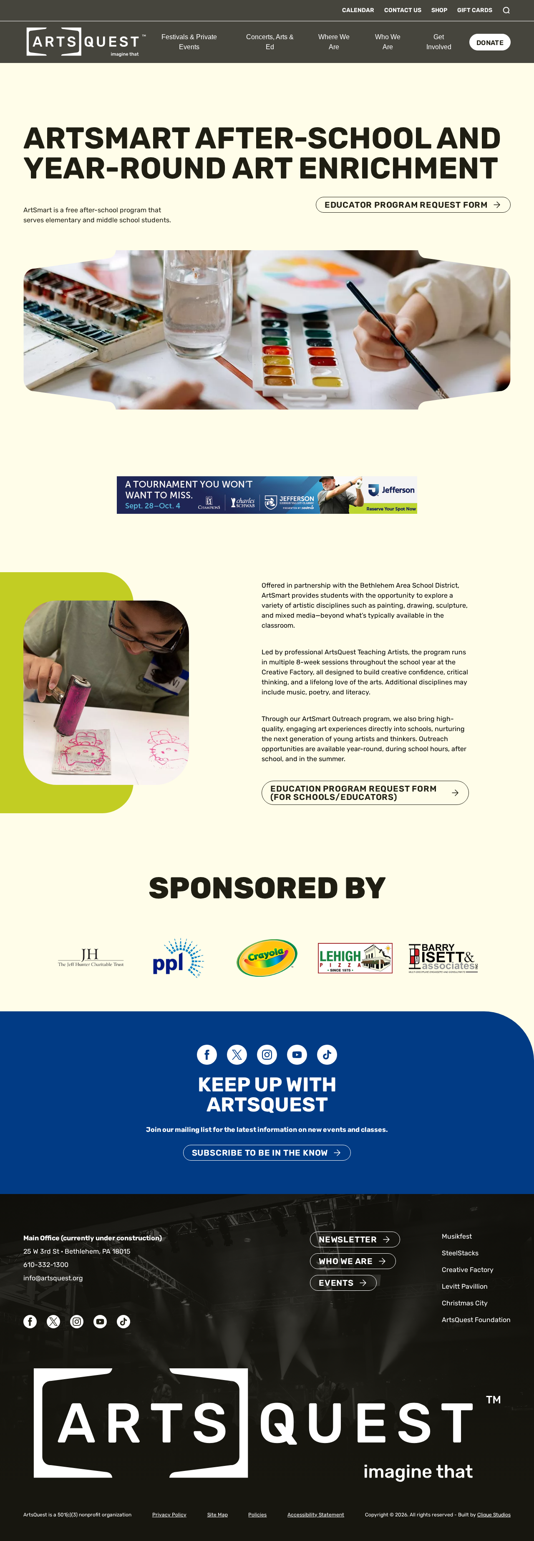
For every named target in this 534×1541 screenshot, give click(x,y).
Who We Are (387, 41)
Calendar (358, 10)
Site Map (217, 1515)
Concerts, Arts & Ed (270, 41)
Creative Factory (468, 1270)
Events (336, 1283)
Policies (257, 1515)
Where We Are (334, 41)
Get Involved (438, 41)
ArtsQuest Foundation (476, 1320)
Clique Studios (494, 1515)
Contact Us (402, 10)
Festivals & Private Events (189, 41)
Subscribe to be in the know (260, 1153)
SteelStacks (460, 1253)
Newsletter (348, 1239)
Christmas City (465, 1303)
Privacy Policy (169, 1515)
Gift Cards (474, 10)
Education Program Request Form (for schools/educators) (353, 793)
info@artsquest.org (53, 1278)
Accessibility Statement (315, 1515)
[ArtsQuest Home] (86, 41)
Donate (490, 43)
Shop (439, 10)
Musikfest (457, 1236)
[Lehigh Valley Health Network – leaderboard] (267, 494)
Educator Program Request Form (406, 205)
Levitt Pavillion (465, 1286)
